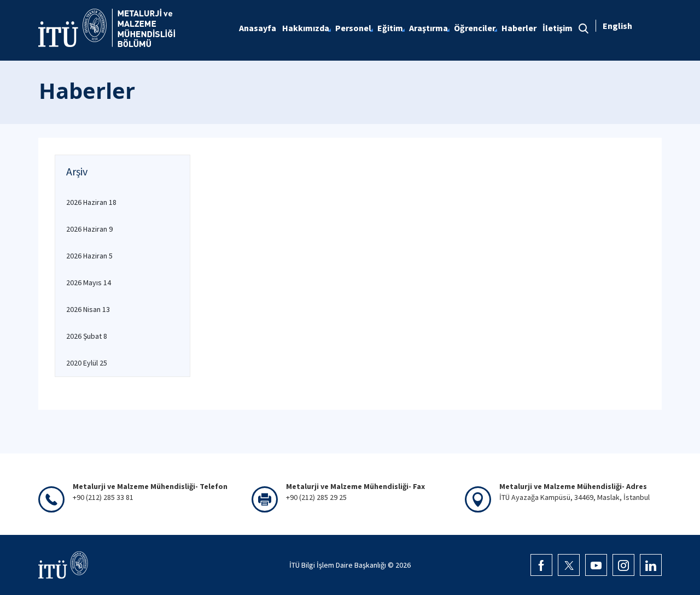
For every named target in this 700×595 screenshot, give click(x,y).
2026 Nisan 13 (88, 309)
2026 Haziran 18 (91, 202)
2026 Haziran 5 (89, 256)
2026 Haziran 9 (89, 229)
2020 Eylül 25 (86, 363)
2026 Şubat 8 (86, 336)
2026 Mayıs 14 (88, 282)
